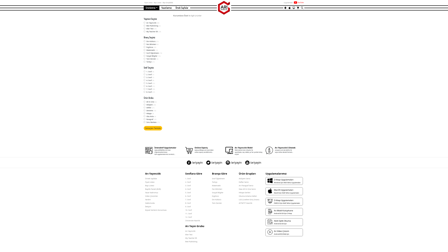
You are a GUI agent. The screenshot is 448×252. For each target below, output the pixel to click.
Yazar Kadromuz (151, 192)
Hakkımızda (150, 203)
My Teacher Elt (153, 31)
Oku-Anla (151, 116)
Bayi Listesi (149, 185)
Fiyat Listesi (149, 182)
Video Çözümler (151, 196)
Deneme (151, 110)
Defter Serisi (244, 182)
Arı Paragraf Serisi (246, 185)
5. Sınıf (150, 83)
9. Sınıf (188, 206)
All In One (151, 102)
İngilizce (151, 47)
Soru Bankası (153, 122)
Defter (150, 108)
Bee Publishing (153, 26)
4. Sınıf (150, 80)
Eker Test (151, 29)
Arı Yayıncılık (152, 23)
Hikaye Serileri (244, 192)
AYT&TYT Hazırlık (245, 203)
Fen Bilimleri (152, 44)
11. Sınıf (188, 213)
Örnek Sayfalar (181, 7)
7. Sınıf (150, 89)
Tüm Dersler (152, 59)
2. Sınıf (150, 74)
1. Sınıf (150, 71)
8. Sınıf (150, 92)
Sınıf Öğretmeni (154, 53)
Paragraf (151, 119)
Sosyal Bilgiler (153, 56)
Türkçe (150, 62)
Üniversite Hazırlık (192, 220)
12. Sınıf (188, 217)
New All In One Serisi (247, 189)
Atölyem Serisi (244, 178)
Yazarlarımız (166, 7)
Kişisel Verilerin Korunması (156, 210)
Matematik (152, 50)
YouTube (301, 2)
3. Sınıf (150, 77)
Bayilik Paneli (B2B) (153, 189)
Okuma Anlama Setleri (248, 196)
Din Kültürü (152, 41)
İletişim (148, 206)
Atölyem (151, 105)
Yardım (148, 199)
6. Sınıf (150, 86)
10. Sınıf (188, 210)
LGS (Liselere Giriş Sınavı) (249, 199)
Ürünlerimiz (151, 7)
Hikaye (150, 113)
